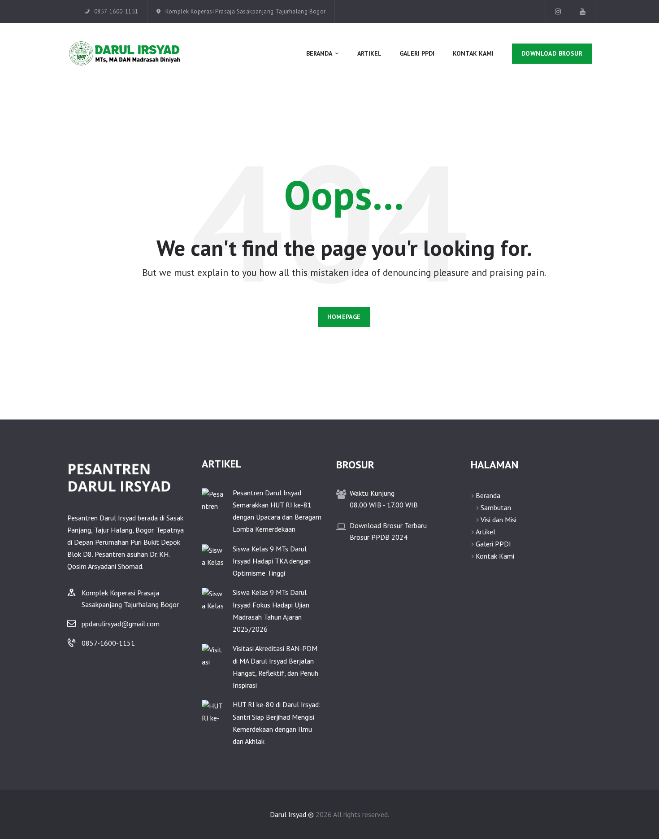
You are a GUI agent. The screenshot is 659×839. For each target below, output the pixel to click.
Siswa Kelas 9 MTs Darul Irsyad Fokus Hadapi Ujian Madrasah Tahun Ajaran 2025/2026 (271, 611)
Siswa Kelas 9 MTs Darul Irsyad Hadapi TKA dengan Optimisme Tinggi (272, 560)
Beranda (488, 495)
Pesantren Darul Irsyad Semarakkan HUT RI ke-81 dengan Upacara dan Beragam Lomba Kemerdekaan (277, 511)
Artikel (485, 531)
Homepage (343, 317)
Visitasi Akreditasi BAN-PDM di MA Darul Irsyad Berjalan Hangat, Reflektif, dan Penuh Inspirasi (275, 667)
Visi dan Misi (498, 519)
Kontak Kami (495, 555)
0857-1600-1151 (108, 642)
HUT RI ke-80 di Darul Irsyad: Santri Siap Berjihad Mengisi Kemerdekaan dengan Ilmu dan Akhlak (277, 723)
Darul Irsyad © (292, 814)
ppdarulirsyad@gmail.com (121, 623)
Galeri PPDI (493, 543)
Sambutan (496, 507)
